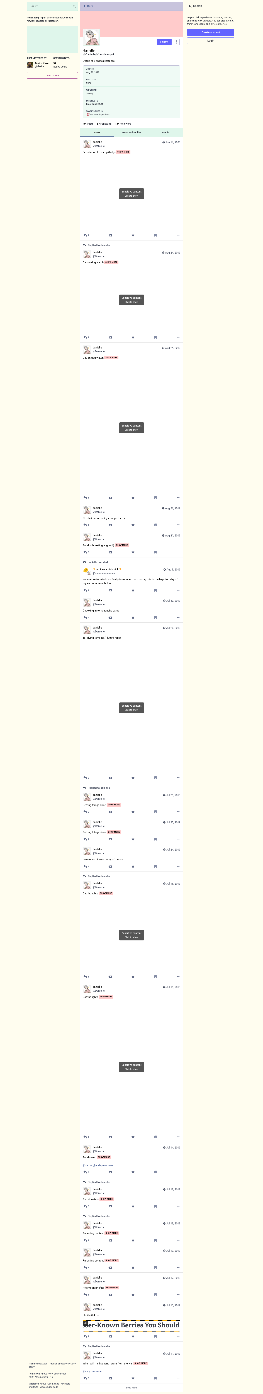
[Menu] (176, 42)
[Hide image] (85, 1323)
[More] (178, 235)
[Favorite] (133, 235)
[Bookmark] (156, 235)
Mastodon (53, 21)
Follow (164, 42)
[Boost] (110, 235)
